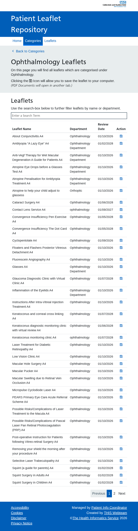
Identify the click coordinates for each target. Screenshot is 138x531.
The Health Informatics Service (96, 518)
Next (121, 493)
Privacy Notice (21, 523)
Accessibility (20, 507)
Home (17, 41)
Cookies (17, 513)
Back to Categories (29, 51)
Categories (33, 41)
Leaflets (50, 41)
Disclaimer (18, 518)
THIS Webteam (115, 513)
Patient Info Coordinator (109, 507)
